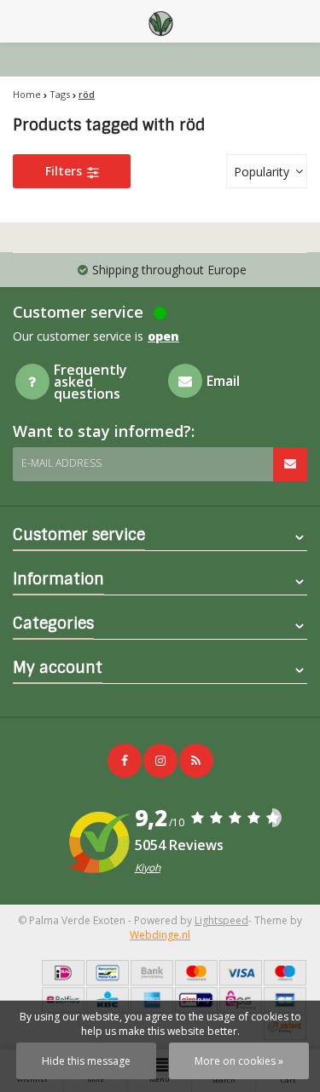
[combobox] (266, 171)
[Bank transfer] (152, 973)
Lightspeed (221, 920)
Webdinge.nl (160, 935)
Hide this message (86, 1061)
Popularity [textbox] (261, 172)
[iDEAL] (63, 973)
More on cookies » (239, 1061)
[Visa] (240, 973)
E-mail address (61, 463)
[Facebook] (125, 761)
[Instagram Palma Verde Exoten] (160, 761)
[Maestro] (285, 973)
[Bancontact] (107, 973)
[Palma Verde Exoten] (160, 21)
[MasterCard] (196, 973)
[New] (196, 761)
